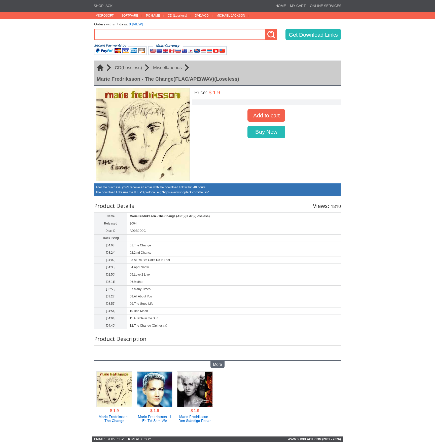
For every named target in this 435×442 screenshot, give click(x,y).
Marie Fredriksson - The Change (114, 419)
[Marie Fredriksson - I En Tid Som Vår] (154, 406)
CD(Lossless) (128, 67)
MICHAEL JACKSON (230, 15)
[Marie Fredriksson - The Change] (114, 406)
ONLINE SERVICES (325, 6)
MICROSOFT (105, 15)
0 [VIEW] (136, 24)
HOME (280, 6)
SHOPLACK (103, 6)
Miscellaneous (167, 67)
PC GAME (153, 15)
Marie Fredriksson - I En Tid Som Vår (154, 419)
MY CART (298, 6)
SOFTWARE (129, 15)
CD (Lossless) (177, 15)
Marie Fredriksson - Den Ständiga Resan (194, 419)
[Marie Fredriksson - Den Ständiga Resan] (194, 406)
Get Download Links (313, 35)
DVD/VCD (202, 15)
